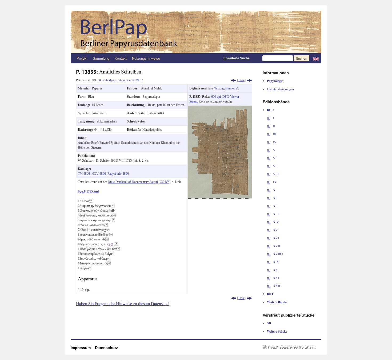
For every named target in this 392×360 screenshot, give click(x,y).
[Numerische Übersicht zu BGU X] (268, 190)
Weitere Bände (277, 302)
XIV (275, 222)
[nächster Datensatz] (249, 80)
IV (274, 142)
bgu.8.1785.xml (88, 191)
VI (274, 158)
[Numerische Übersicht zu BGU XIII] (268, 214)
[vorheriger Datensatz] (233, 80)
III (274, 134)
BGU (270, 110)
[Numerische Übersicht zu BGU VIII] (268, 174)
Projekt (82, 58)
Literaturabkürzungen (280, 89)
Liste (241, 80)
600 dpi (216, 97)
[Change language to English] (315, 58)
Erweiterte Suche (236, 58)
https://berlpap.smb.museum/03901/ (120, 80)
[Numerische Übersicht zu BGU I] (268, 118)
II (273, 126)
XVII (276, 246)
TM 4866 (84, 173)
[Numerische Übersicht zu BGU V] (268, 150)
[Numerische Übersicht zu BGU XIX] (268, 262)
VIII (275, 174)
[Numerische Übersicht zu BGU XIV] (268, 222)
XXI (275, 278)
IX (274, 182)
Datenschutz (106, 347)
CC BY (164, 182)
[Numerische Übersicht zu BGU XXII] (268, 286)
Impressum (83, 347)
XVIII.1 (277, 254)
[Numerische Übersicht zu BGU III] (268, 134)
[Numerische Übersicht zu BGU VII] (268, 166)
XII (275, 206)
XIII (275, 214)
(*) (111, 244)
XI (274, 198)
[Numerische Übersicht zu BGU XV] (268, 230)
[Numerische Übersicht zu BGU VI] (268, 158)
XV (275, 230)
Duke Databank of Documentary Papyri (133, 182)
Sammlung (101, 58)
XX (275, 270)
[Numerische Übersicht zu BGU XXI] (268, 278)
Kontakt (121, 58)
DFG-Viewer (230, 97)
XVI (275, 238)
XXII (276, 286)
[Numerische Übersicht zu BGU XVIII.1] (268, 254)
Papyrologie (275, 81)
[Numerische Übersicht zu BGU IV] (268, 142)
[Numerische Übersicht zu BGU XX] (268, 270)
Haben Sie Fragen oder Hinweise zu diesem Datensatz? (122, 303)
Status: (193, 101)
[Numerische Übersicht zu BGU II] (268, 126)
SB (269, 323)
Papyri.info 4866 (118, 173)
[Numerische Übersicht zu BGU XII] (268, 206)
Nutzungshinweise (146, 58)
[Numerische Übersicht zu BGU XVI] (268, 238)
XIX (275, 262)
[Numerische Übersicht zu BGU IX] (268, 182)
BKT (270, 294)
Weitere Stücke (277, 331)
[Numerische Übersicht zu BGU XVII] (268, 246)
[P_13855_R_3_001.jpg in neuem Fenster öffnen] (220, 108)
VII (275, 166)
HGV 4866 (98, 173)
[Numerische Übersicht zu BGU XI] (268, 198)
